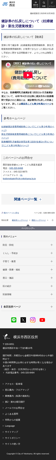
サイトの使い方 (12, 444)
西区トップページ (39, 220)
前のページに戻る (11, 213)
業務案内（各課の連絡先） (18, 396)
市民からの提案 (12, 420)
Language (10, 426)
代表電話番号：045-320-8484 (20, 373)
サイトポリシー (12, 438)
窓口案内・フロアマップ (17, 390)
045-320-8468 (16, 168)
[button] (44, 4)
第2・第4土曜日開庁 (15, 402)
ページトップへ (28, 228)
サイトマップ (11, 432)
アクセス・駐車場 (13, 384)
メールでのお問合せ (15, 408)
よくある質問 (11, 414)
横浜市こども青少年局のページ (36, 104)
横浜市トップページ (20, 220)
